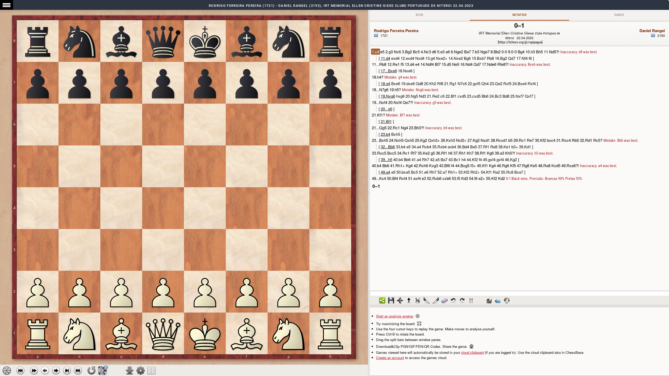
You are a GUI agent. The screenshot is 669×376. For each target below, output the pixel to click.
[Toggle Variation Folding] (400, 300)
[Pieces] (140, 370)
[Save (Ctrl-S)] (391, 300)
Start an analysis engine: (395, 316)
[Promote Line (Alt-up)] (409, 300)
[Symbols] (471, 300)
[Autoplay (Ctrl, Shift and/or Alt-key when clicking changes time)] (34, 370)
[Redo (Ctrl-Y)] (462, 300)
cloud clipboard (472, 352)
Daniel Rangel (652, 30)
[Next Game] (78, 370)
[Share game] (382, 300)
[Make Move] (56, 370)
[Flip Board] (91, 370)
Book (420, 15)
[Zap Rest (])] (435, 300)
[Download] (129, 370)
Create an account (390, 357)
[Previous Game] (20, 370)
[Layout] (151, 370)
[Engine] (7, 370)
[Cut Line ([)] (427, 300)
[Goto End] (67, 370)
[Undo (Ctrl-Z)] (453, 300)
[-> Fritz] (507, 300)
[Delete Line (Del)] (418, 300)
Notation (519, 15)
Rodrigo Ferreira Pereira (396, 30)
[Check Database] (489, 300)
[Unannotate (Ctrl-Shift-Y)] (444, 300)
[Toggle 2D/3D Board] (102, 370)
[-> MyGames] (498, 300)
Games (619, 15)
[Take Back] (45, 370)
